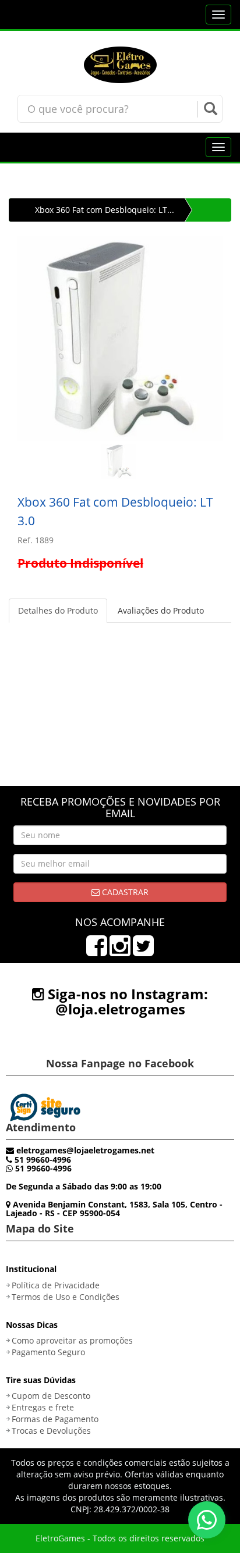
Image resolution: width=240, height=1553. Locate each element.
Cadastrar (124, 891)
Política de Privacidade (56, 1285)
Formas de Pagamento (55, 1418)
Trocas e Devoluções (51, 1430)
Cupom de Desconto (51, 1395)
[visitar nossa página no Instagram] (120, 951)
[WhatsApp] (206, 1519)
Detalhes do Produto (58, 610)
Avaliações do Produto (161, 610)
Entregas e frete (43, 1407)
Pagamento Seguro (48, 1352)
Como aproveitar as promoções (72, 1340)
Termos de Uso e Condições (65, 1296)
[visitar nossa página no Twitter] (143, 951)
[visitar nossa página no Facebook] (96, 951)
